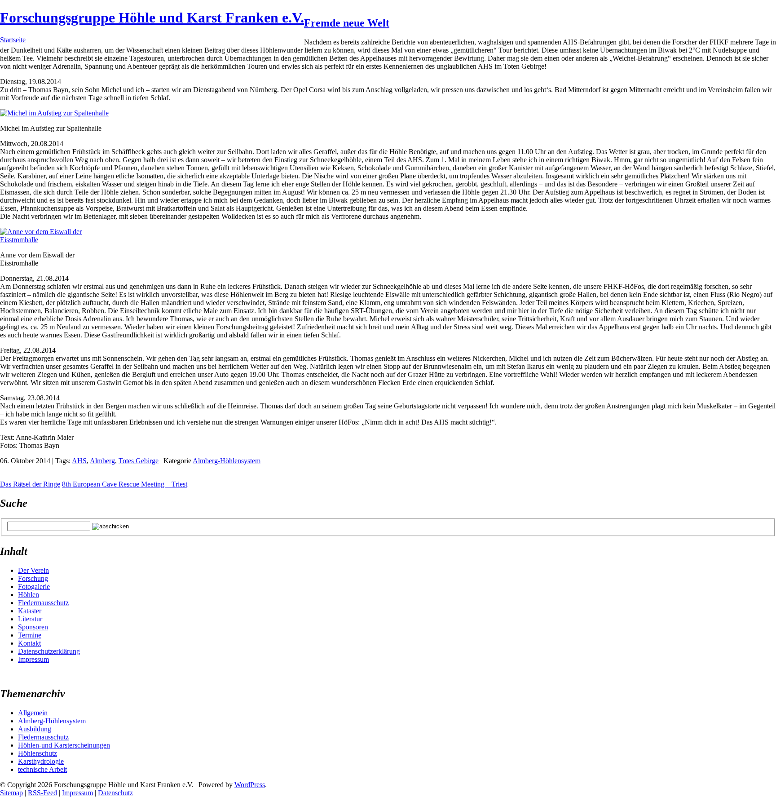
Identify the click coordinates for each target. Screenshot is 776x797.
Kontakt (29, 643)
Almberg (102, 461)
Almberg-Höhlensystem (226, 461)
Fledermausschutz (43, 603)
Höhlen (28, 594)
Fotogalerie (34, 586)
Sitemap (11, 793)
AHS (79, 461)
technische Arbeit (42, 769)
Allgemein (33, 713)
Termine (29, 635)
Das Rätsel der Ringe (30, 484)
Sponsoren (33, 627)
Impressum (33, 659)
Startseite (13, 40)
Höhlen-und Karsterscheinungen (64, 745)
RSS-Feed (42, 793)
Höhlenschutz (37, 753)
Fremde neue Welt (346, 23)
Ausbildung (34, 729)
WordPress (249, 784)
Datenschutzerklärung (49, 651)
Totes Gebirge (139, 461)
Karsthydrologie (41, 761)
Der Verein (33, 570)
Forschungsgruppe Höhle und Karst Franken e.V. (152, 17)
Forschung (33, 578)
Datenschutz (115, 793)
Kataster (29, 611)
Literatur (30, 619)
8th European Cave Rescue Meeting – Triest (124, 484)
